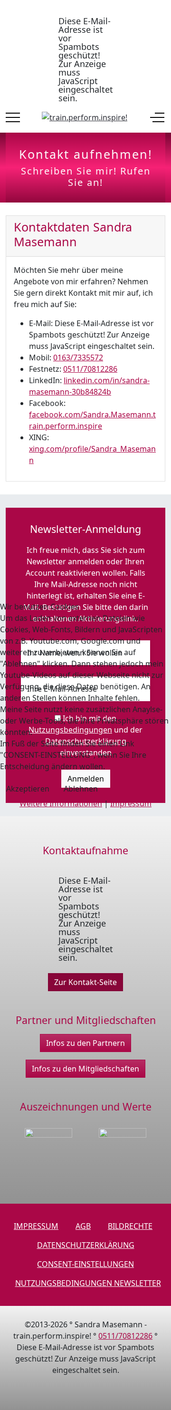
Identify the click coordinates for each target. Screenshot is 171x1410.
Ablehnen (81, 788)
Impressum (131, 803)
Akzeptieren (27, 788)
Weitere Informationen (60, 803)
